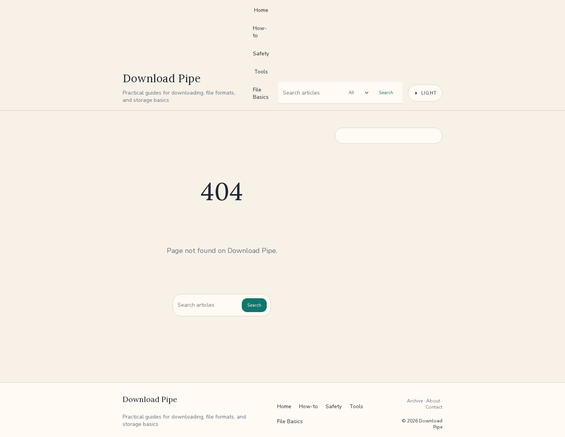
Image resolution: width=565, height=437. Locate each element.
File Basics (261, 93)
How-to (260, 32)
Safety (261, 53)
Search (386, 93)
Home (261, 10)
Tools (261, 71)
